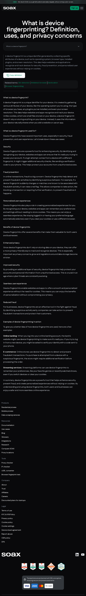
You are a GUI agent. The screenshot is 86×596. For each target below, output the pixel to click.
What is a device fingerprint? (16, 46)
